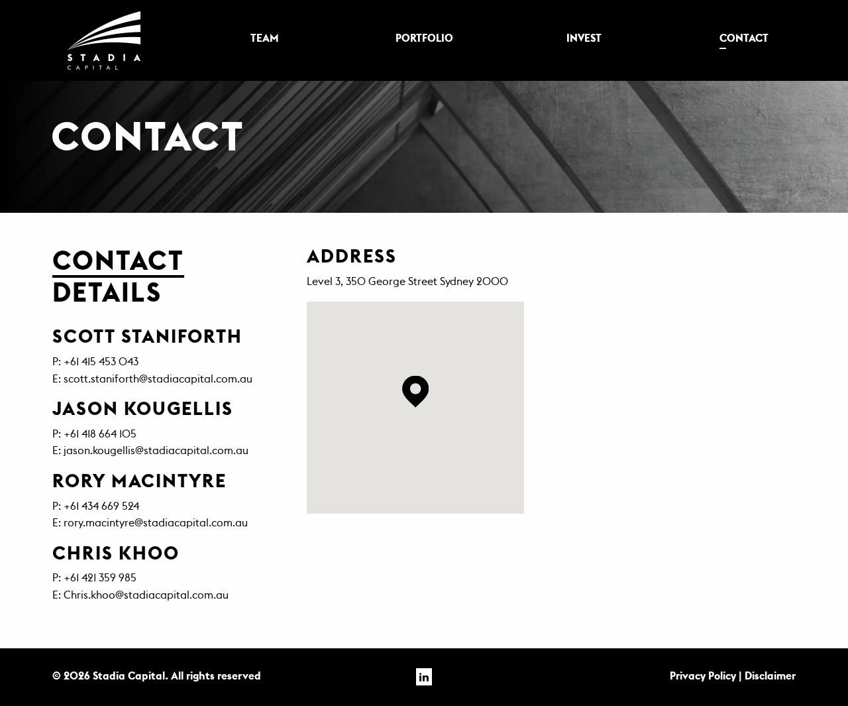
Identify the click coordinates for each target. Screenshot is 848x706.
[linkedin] (424, 677)
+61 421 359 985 (100, 578)
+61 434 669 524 (101, 506)
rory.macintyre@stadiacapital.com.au (156, 523)
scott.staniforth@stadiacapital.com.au (158, 379)
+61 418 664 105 (100, 434)
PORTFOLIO (424, 38)
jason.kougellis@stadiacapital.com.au (156, 450)
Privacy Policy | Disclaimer (733, 676)
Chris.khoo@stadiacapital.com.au (146, 595)
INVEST (584, 38)
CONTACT (743, 38)
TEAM (264, 38)
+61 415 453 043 (101, 362)
